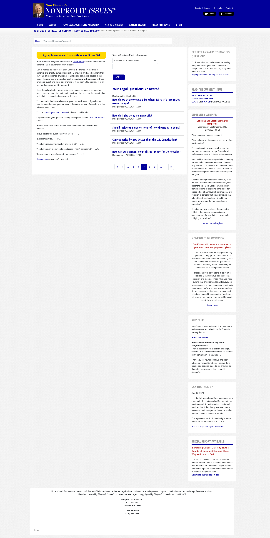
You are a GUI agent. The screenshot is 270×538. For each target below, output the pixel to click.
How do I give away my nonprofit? (132, 115)
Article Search (137, 24)
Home (40, 24)
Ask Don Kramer (114, 24)
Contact (229, 8)
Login (195, 102)
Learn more (212, 305)
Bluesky (211, 13)
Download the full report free (205, 475)
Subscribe (217, 8)
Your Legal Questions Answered (80, 24)
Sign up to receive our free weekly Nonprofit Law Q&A (71, 55)
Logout (207, 8)
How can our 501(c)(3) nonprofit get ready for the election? (146, 151)
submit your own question (56, 112)
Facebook (227, 13)
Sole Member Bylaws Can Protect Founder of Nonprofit (124, 31)
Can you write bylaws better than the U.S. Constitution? (144, 139)
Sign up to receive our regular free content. (211, 74)
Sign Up (206, 102)
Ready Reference (161, 24)
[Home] (83, 10)
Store (179, 24)
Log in (198, 8)
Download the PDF (202, 98)
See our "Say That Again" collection (208, 426)
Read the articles (202, 96)
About (52, 24)
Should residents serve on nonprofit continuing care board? (146, 127)
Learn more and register (212, 223)
